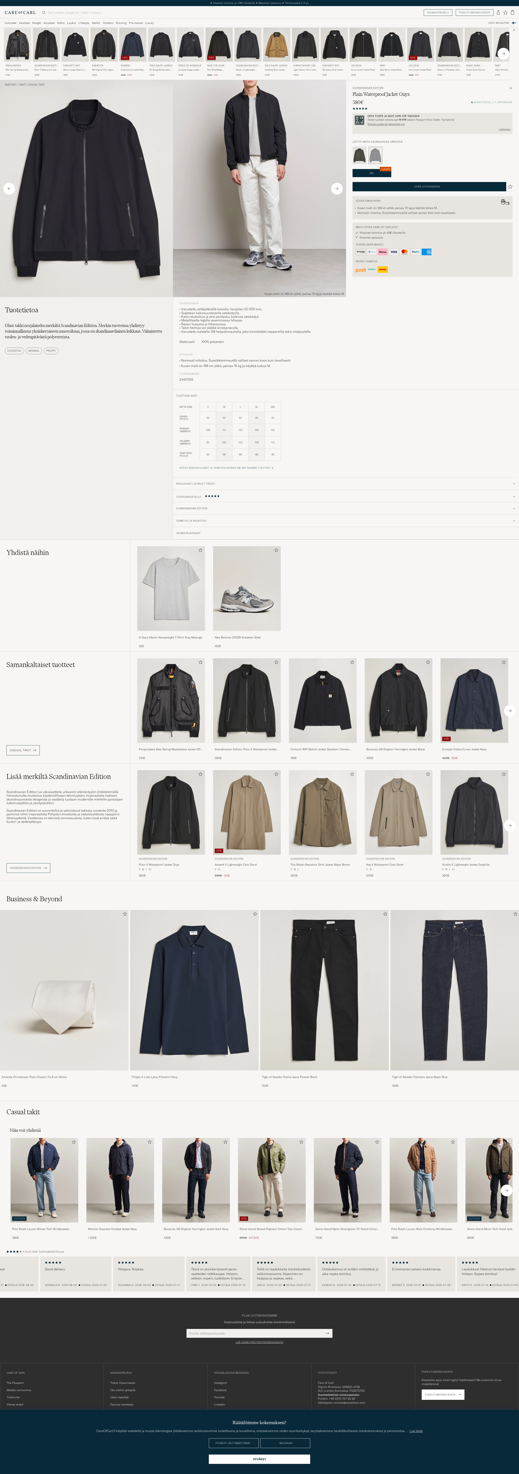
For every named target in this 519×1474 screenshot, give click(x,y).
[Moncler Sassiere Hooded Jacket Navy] (120, 1225)
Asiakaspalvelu (438, 12)
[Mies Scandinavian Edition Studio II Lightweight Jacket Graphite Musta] (248, 45)
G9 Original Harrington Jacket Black (102, 70)
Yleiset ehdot (15, 1404)
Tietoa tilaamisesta (122, 1383)
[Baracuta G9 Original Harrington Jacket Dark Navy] (196, 1225)
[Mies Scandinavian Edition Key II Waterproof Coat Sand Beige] (398, 812)
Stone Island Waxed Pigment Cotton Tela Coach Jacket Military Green (271, 1229)
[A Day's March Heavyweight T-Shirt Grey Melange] (171, 633)
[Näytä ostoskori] (512, 12)
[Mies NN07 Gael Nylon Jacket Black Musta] (391, 45)
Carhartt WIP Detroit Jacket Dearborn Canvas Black (320, 749)
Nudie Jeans (473, 65)
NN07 (382, 65)
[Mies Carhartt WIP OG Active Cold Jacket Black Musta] (334, 45)
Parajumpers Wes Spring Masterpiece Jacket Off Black (170, 749)
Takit (22, 84)
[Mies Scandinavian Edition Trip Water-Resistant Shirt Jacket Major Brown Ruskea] (323, 812)
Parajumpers (13, 65)
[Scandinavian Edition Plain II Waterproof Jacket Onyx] (247, 745)
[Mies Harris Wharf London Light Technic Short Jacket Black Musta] (305, 45)
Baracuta (97, 65)
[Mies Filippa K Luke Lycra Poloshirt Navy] (194, 990)
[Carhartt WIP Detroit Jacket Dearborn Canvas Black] (323, 745)
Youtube (219, 1397)
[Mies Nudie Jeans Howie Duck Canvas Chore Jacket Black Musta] (478, 45)
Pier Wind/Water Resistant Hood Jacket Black (217, 70)
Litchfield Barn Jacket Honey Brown (274, 70)
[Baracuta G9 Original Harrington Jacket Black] (398, 745)
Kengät (36, 23)
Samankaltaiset (40, 664)
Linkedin (219, 1404)
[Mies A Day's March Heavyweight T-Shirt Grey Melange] (171, 588)
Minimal (33, 350)
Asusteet (49, 23)
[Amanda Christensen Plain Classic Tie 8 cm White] (64, 1073)
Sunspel (125, 65)
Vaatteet (24, 23)
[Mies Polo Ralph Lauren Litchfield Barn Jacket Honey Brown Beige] (276, 45)
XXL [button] (380, 171)
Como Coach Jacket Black (363, 70)
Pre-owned (136, 23)
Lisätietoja (504, 129)
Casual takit (36, 84)
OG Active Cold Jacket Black (332, 70)
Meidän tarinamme (19, 1390)
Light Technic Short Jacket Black (305, 70)
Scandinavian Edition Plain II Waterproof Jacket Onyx (245, 749)
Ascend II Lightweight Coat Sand (236, 864)
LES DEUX (356, 65)
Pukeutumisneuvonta (474, 12)
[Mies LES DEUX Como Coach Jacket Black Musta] (363, 45)
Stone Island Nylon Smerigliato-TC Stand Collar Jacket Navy (346, 1229)
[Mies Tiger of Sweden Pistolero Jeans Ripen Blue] (454, 990)
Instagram (220, 1383)
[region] (259, 1274)
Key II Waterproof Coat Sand (384, 864)
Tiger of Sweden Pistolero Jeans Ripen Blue (419, 1077)
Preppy (51, 350)
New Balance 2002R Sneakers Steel (238, 637)
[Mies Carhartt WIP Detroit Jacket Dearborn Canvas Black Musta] (75, 45)
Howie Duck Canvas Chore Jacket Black (475, 70)
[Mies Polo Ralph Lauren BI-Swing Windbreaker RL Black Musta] (161, 45)
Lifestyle (83, 23)
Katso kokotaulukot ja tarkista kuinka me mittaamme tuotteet (225, 467)
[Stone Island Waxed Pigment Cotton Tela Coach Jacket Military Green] (272, 1225)
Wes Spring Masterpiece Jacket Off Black (17, 70)
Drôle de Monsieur (189, 65)
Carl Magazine (498, 22)
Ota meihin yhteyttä (122, 1390)
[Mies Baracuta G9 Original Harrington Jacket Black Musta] (104, 45)
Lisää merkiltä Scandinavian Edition (58, 776)
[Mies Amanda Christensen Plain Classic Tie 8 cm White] (64, 990)
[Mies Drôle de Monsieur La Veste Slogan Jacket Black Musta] (190, 45)
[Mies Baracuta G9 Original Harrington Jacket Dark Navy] (196, 1180)
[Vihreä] (360, 155)
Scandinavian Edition (46, 66)
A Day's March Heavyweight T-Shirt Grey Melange (170, 637)
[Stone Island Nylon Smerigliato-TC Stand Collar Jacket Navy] (348, 1225)
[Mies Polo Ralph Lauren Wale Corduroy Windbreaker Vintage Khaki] (423, 1180)
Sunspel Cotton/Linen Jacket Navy (464, 749)
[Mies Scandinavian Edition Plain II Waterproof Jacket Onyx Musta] (46, 45)
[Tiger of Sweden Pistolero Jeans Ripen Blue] (454, 1073)
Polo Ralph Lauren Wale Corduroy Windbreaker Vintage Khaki (421, 1229)
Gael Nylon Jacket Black (391, 70)
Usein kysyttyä (119, 1397)
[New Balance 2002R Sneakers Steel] (247, 633)
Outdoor (108, 23)
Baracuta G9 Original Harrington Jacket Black (395, 749)
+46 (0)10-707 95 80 (342, 1398)
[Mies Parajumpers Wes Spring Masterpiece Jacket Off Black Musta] (17, 45)
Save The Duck (216, 65)
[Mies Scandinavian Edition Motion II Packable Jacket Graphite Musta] (449, 45)
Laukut (71, 23)
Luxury (149, 23)
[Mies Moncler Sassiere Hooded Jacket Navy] (120, 1180)
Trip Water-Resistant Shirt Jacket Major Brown (320, 864)
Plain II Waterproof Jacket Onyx (46, 70)
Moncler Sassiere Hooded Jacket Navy (112, 1229)
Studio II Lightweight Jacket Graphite (245, 70)
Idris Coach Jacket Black (420, 70)
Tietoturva (13, 1397)
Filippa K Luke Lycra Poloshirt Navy (154, 1077)
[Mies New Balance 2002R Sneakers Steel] (247, 588)
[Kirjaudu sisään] (498, 12)
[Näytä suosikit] (505, 13)
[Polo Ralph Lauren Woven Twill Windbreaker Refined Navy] (44, 1225)
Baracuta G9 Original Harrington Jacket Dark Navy (196, 1229)
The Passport (15, 1383)
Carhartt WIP (71, 65)
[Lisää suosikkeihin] (199, 551)
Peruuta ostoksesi (121, 1404)
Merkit (96, 23)
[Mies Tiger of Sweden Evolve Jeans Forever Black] (324, 990)
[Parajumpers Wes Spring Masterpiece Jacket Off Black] (171, 745)
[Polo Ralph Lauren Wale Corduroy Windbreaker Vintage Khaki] (423, 1225)
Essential (14, 350)
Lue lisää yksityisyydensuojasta (259, 1342)
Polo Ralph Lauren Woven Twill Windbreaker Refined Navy (40, 1229)
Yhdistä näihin (27, 552)
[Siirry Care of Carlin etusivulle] (20, 12)
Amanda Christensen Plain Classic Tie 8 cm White (34, 1077)
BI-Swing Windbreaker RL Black (161, 70)
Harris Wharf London (305, 66)
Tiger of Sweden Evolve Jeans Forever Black (289, 1077)
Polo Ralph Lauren (161, 65)
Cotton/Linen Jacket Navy (132, 70)
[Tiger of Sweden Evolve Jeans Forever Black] (324, 1073)
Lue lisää (416, 1431)
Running (121, 23)
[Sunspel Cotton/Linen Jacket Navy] (474, 745)
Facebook (220, 1390)
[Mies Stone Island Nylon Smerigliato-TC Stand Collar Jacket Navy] (348, 1180)
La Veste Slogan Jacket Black (188, 70)
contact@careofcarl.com (349, 1402)
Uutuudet (10, 23)
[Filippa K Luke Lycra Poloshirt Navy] (194, 1073)
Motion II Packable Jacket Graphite (449, 70)
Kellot (61, 23)
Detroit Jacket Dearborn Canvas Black (74, 70)
